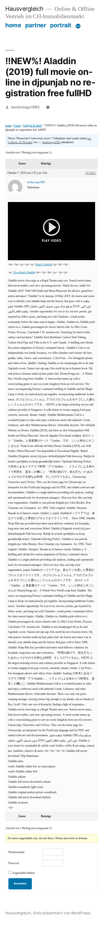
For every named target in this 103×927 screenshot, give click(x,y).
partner (35, 25)
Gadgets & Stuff (32, 125)
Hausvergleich (24, 8)
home (13, 25)
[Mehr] (78, 26)
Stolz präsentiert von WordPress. (62, 913)
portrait (60, 25)
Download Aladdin (24, 272)
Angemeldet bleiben (23, 873)
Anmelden (20, 883)
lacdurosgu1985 (25, 107)
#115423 (91, 173)
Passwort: (14, 863)
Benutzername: (16, 852)
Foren (17, 125)
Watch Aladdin (43, 264)
